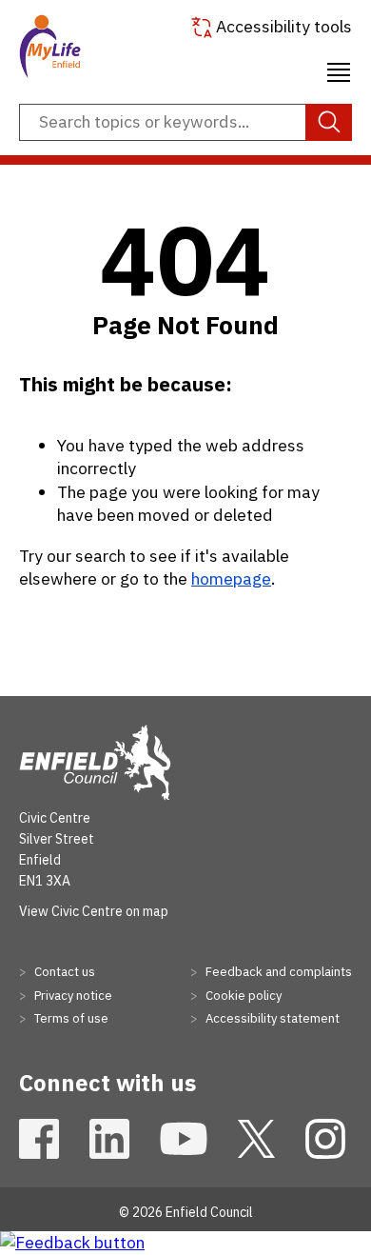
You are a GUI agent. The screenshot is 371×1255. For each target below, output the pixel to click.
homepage (231, 578)
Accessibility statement (271, 1018)
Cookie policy (242, 995)
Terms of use (69, 1018)
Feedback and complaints (277, 972)
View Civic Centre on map (93, 911)
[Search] (328, 123)
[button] (338, 69)
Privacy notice (71, 995)
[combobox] (185, 123)
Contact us (63, 972)
